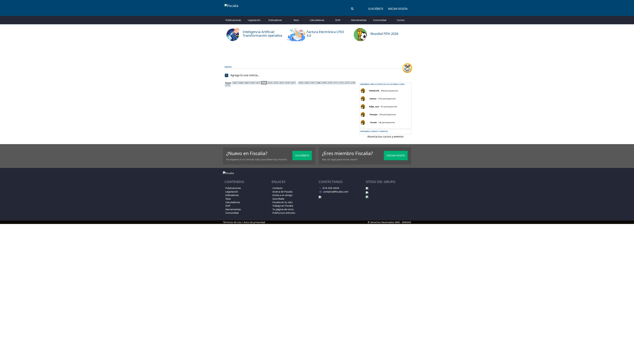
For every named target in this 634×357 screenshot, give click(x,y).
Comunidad (379, 20)
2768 (318, 82)
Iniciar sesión (397, 9)
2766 (307, 82)
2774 (353, 82)
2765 (301, 82)
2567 (235, 82)
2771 (335, 82)
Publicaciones (233, 20)
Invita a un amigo (282, 195)
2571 (258, 82)
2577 (293, 82)
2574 (276, 82)
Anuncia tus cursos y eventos (385, 136)
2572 (264, 82)
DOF (337, 20)
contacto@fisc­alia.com (335, 191)
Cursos (401, 20)
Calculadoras (317, 20)
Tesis (296, 20)
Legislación (254, 20)
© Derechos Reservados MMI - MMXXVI (389, 222)
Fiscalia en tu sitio (282, 202)
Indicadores (275, 20)
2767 (312, 82)
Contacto (277, 188)
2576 (287, 82)
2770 (330, 82)
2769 (324, 82)
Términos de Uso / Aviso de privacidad (244, 222)
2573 (270, 82)
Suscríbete (375, 9)
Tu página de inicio (283, 209)
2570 (252, 82)
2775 (228, 85)
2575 (281, 82)
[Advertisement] (317, 52)
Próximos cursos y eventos (374, 131)
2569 (246, 82)
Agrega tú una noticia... (244, 75)
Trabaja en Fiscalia (282, 205)
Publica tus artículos (283, 212)
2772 (341, 82)
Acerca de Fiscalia (282, 191)
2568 (241, 82)
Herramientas (359, 20)
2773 (347, 82)
